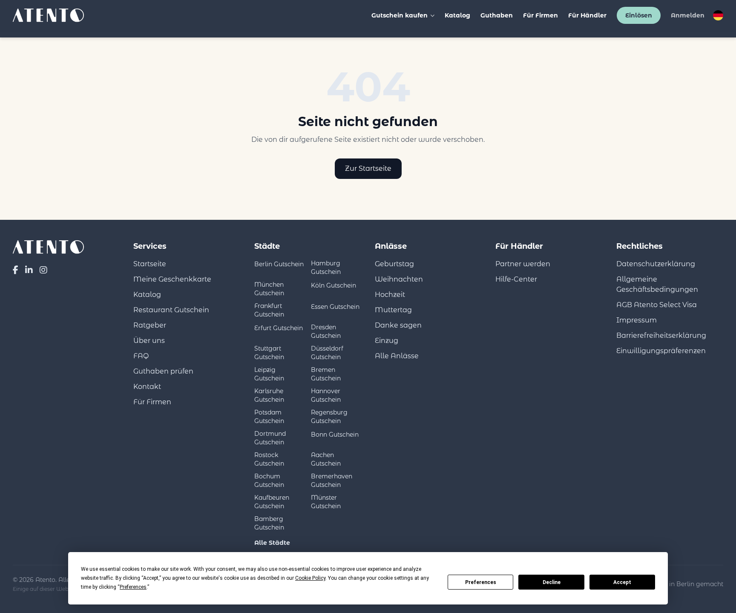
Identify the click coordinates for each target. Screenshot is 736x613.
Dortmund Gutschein (270, 438)
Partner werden (522, 264)
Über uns (149, 341)
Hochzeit (390, 295)
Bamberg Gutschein (269, 523)
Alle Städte (272, 543)
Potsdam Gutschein (269, 417)
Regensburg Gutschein (329, 417)
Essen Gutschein (335, 307)
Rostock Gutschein (269, 459)
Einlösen (638, 15)
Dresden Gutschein (326, 331)
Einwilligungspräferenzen (661, 351)
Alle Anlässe (397, 356)
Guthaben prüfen (163, 371)
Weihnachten (399, 279)
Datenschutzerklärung (655, 264)
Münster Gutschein (326, 502)
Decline (552, 582)
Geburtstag (394, 264)
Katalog (457, 15)
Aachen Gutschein (326, 459)
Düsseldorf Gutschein (327, 353)
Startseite (149, 264)
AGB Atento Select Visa (656, 305)
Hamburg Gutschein (326, 267)
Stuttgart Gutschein (269, 353)
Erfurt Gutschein (278, 328)
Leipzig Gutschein (269, 374)
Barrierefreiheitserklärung (661, 335)
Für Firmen (540, 15)
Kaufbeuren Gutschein (271, 502)
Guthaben (496, 15)
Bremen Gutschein (326, 374)
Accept (622, 582)
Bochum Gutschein (269, 480)
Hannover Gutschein (326, 395)
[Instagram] (43, 270)
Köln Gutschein (333, 285)
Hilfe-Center (516, 279)
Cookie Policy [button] (310, 578)
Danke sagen (398, 325)
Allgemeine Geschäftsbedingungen (657, 284)
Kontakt (147, 387)
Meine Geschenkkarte (172, 279)
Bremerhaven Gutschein (331, 480)
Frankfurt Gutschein (269, 310)
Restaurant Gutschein (171, 310)
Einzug (386, 341)
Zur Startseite (368, 168)
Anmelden (687, 15)
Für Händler (587, 15)
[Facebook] (15, 270)
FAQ (141, 356)
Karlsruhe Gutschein (269, 395)
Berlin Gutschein (279, 264)
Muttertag (393, 310)
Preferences (480, 582)
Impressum (636, 320)
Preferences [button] (133, 587)
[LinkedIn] (29, 270)
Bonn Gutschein (335, 434)
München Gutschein (269, 289)
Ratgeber (149, 325)
